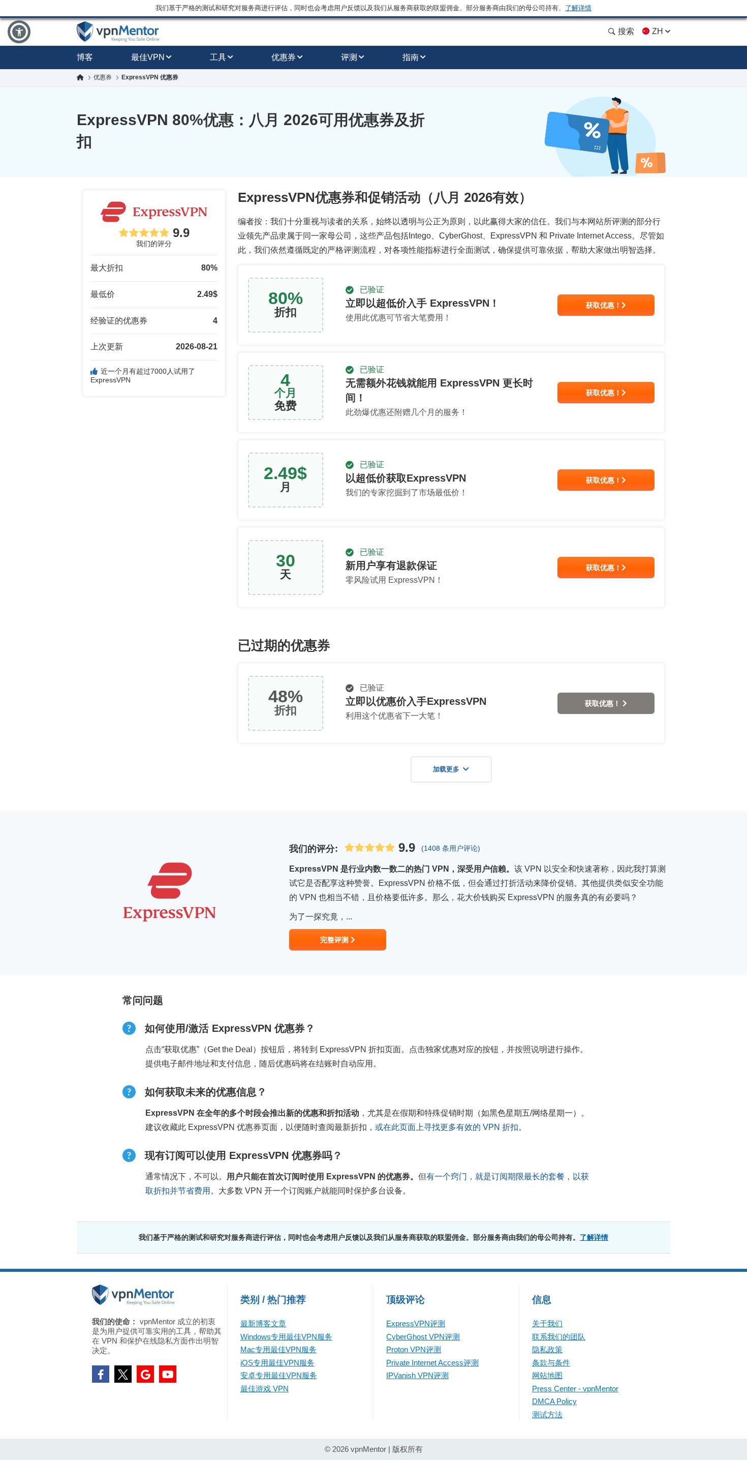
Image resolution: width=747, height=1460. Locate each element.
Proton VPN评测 (413, 1349)
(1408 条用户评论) (450, 848)
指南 (410, 57)
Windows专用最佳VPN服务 (286, 1336)
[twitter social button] (123, 1374)
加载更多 (446, 769)
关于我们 (547, 1323)
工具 (218, 57)
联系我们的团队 (558, 1336)
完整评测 (335, 940)
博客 (85, 57)
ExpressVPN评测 (415, 1323)
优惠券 (283, 57)
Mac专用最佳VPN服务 (278, 1349)
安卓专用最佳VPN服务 (278, 1375)
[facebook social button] (100, 1374)
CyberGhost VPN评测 (423, 1336)
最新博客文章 (263, 1323)
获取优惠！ (603, 305)
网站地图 (547, 1375)
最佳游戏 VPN (264, 1388)
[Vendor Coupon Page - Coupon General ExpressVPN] (451, 305)
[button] (19, 32)
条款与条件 (551, 1362)
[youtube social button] (167, 1374)
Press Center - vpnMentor (575, 1388)
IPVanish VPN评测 (417, 1375)
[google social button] (145, 1374)
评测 (349, 57)
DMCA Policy (554, 1401)
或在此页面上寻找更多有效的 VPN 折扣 (446, 1127)
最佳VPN (148, 57)
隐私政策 (547, 1349)
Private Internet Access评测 (432, 1362)
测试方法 (547, 1414)
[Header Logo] (118, 31)
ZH (657, 31)
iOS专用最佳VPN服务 (277, 1362)
